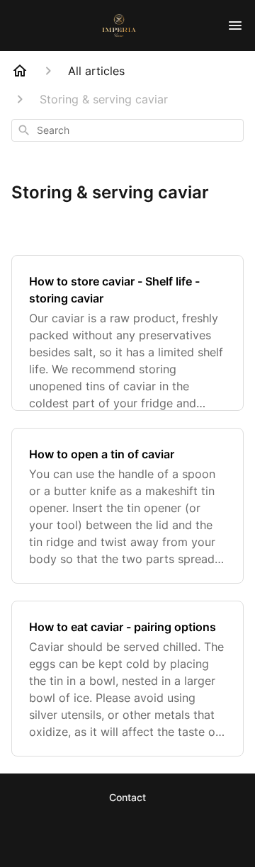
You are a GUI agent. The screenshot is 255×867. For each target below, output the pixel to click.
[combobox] (127, 130)
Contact (127, 797)
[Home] (19, 70)
